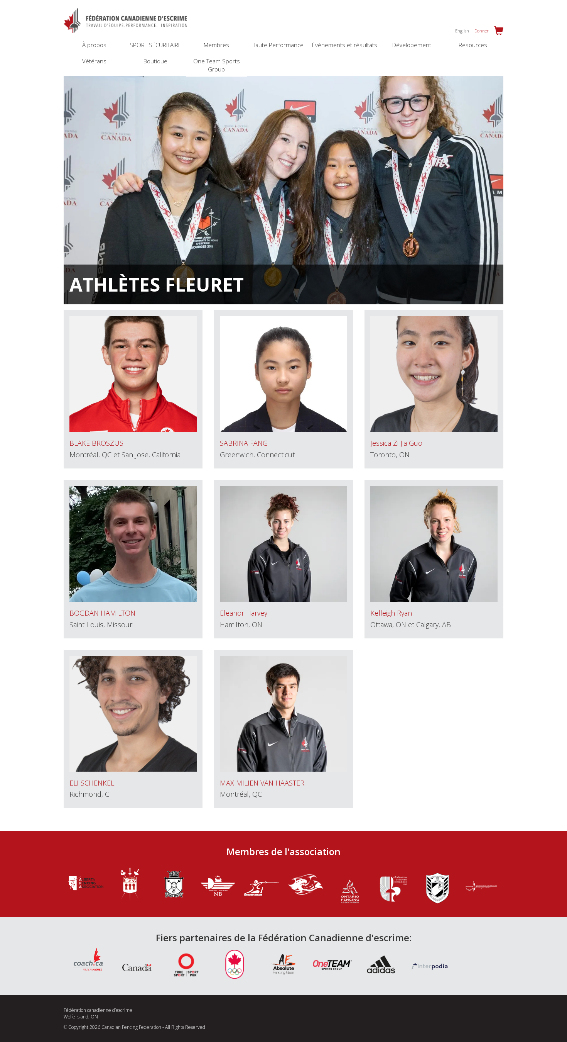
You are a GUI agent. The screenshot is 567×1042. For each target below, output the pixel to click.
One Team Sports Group (216, 65)
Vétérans (94, 61)
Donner (481, 31)
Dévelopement (411, 45)
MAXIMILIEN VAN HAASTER (262, 782)
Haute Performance (277, 45)
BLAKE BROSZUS (96, 443)
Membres (216, 45)
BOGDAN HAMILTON (102, 613)
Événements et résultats (344, 45)
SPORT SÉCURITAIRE (155, 45)
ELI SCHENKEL (91, 782)
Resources (473, 45)
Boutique (155, 61)
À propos (94, 45)
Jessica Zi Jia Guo (396, 443)
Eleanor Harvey (243, 613)
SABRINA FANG (244, 443)
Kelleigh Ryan (391, 613)
